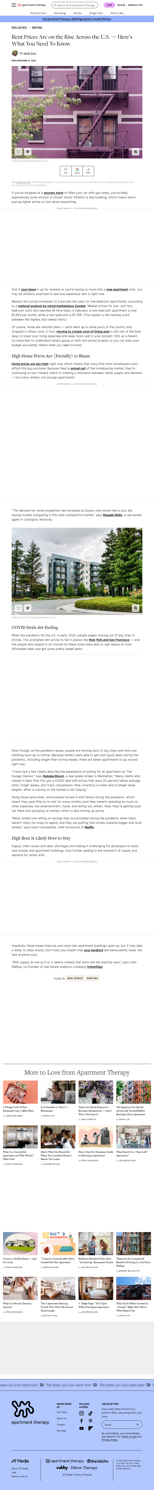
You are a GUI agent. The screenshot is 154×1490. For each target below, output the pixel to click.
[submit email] (137, 1424)
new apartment (117, 289)
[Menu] (14, 5)
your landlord (93, 950)
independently (22, 182)
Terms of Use (129, 1436)
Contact (61, 1424)
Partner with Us (20, 1476)
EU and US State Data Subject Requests (128, 1467)
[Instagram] (81, 1413)
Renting (37, 27)
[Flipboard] (90, 1428)
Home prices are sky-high (30, 364)
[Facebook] (81, 1421)
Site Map (61, 1430)
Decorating (60, 13)
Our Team (62, 1412)
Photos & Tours (38, 13)
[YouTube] (81, 1428)
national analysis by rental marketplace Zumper (52, 306)
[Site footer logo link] (32, 1412)
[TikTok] (90, 1413)
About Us (61, 1418)
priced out (78, 368)
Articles (78, 13)
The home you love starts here (107, 1385)
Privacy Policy (110, 1439)
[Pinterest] (90, 1421)
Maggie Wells (112, 515)
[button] (135, 151)
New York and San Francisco (109, 640)
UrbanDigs (95, 967)
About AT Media (20, 1468)
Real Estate (19, 27)
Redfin (89, 827)
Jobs (14, 1472)
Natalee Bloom (53, 776)
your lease (28, 289)
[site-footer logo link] (20, 1461)
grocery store (53, 193)
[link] (20, 1109)
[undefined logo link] (32, 5)
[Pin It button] (28, 151)
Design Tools (96, 13)
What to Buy (117, 13)
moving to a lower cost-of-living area (83, 331)
